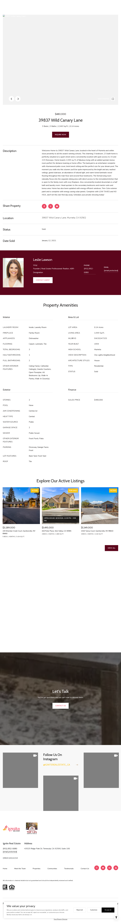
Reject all (80, 910)
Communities (52, 868)
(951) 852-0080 (88, 270)
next (18, 98)
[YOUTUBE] (103, 867)
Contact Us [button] (60, 706)
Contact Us (85, 868)
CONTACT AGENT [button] (43, 280)
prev (11, 98)
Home (5, 868)
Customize (93, 910)
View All (111, 548)
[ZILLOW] (115, 867)
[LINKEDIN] (109, 867)
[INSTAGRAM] (96, 867)
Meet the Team (20, 868)
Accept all (108, 910)
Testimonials (69, 868)
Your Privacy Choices (60, 919)
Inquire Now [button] (60, 134)
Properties (36, 868)
